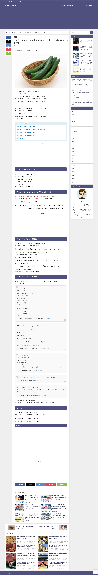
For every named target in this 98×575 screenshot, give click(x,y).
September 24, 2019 (41, 395)
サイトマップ (70, 5)
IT (72, 111)
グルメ (73, 121)
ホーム (63, 5)
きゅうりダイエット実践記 (26, 132)
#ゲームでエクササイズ (44, 367)
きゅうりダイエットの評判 (26, 135)
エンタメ (74, 118)
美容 (73, 171)
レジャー (74, 138)
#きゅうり (33, 391)
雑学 (73, 182)
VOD (73, 114)
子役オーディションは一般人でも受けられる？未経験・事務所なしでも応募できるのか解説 (82, 102)
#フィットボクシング (55, 367)
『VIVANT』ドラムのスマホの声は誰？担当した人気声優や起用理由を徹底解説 (86, 48)
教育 (73, 158)
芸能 (73, 175)
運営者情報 (7, 573)
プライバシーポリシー (80, 5)
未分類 (73, 165)
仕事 (73, 148)
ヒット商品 (74, 131)
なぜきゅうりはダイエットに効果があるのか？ (32, 129)
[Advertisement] (49, 19)
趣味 (73, 178)
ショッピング (75, 124)
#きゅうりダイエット (36, 345)
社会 (73, 168)
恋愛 (73, 155)
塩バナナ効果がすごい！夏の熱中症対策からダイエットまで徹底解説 (86, 69)
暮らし (73, 161)
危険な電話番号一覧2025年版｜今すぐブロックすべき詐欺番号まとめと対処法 (86, 40)
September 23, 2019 (51, 318)
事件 (73, 141)
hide (26, 123)
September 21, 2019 (37, 370)
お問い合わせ (89, 5)
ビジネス (74, 134)
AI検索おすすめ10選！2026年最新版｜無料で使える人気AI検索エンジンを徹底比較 (86, 62)
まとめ (21, 138)
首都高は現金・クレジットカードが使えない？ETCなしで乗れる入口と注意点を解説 (86, 55)
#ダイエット (27, 391)
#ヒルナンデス (27, 345)
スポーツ (74, 128)
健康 (15, 37)
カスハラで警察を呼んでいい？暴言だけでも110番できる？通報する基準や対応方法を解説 (82, 86)
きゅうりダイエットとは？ (26, 126)
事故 (73, 145)
